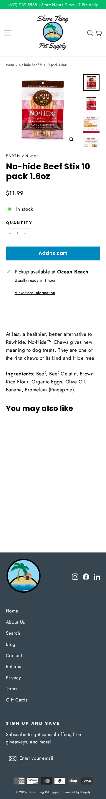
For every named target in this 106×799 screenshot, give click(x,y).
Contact (14, 655)
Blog (11, 644)
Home (10, 64)
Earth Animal (22, 155)
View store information (35, 293)
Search (13, 633)
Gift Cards (16, 699)
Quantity (19, 223)
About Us (15, 622)
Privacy (13, 677)
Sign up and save (33, 723)
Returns (13, 666)
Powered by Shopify (77, 792)
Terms (11, 688)
